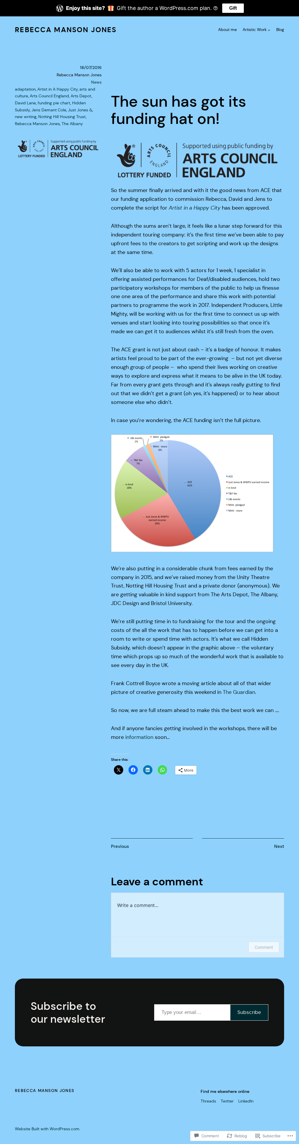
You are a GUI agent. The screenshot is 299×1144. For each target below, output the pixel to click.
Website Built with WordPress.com (47, 1128)
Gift (233, 8)
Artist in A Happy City (57, 89)
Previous (120, 846)
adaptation (25, 89)
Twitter (227, 1101)
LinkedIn (245, 1101)
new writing (25, 116)
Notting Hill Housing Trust (62, 116)
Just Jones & (80, 110)
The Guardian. (240, 692)
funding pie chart (54, 103)
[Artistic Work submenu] (269, 30)
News (96, 82)
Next (279, 846)
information (139, 737)
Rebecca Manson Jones (66, 29)
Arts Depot (81, 95)
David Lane (25, 103)
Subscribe (249, 1012)
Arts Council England (49, 95)
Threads (208, 1101)
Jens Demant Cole (49, 110)
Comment (264, 947)
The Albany (72, 123)
